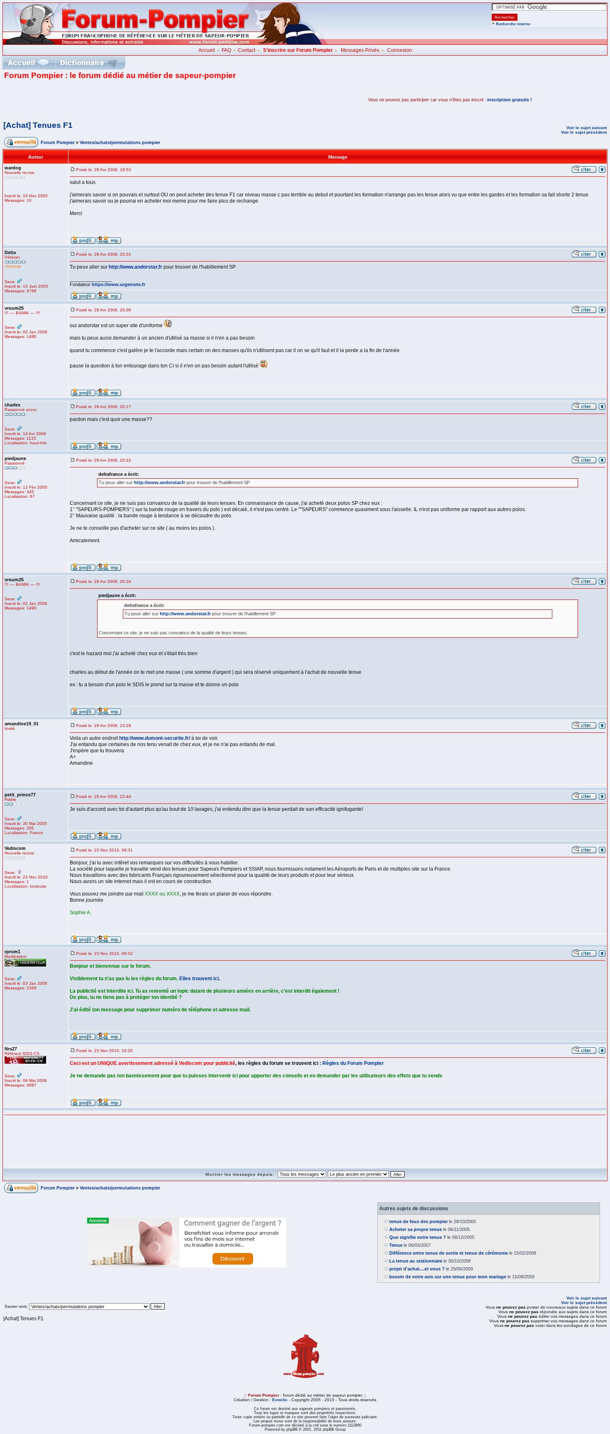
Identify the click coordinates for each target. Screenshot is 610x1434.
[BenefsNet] (186, 1266)
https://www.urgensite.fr (118, 284)
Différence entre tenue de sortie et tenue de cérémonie (448, 1252)
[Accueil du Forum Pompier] (28, 62)
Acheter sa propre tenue (415, 1229)
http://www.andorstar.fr (135, 267)
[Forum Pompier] (165, 43)
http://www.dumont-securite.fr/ (154, 738)
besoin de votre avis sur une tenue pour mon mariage (447, 1276)
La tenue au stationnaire (415, 1260)
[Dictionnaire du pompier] (89, 62)
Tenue (396, 1245)
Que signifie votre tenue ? (417, 1237)
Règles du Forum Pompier (353, 1063)
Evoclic (280, 1399)
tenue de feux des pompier (418, 1221)
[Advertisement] (101, 99)
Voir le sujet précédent (584, 132)
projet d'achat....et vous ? (417, 1268)
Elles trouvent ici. (199, 978)
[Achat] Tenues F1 (38, 125)
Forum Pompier (58, 142)
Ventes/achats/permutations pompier (120, 142)
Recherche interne (513, 24)
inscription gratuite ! (509, 99)
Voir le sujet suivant (586, 127)
